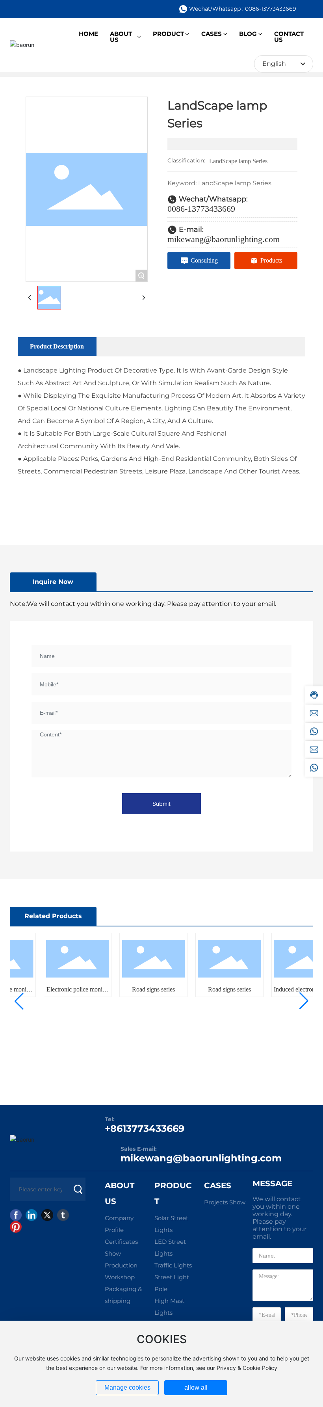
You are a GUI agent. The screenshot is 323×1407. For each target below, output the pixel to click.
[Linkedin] (31, 1215)
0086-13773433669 (201, 209)
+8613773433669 (144, 1128)
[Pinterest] (16, 1227)
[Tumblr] (63, 1215)
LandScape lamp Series (238, 161)
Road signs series (144, 989)
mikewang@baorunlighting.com (223, 239)
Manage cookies (127, 1387)
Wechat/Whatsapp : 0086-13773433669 (242, 8)
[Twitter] (47, 1215)
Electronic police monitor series (68, 992)
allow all (196, 1387)
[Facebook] (16, 1215)
